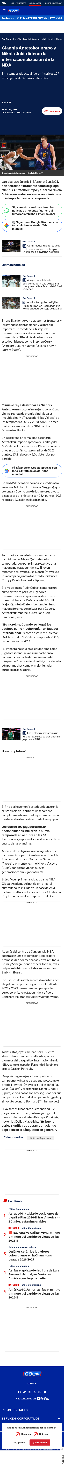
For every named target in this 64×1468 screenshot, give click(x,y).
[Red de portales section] (59, 1410)
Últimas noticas (18, 3)
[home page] (4, 3)
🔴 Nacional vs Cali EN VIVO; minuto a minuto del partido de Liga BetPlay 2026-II (34, 1236)
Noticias (43, 1434)
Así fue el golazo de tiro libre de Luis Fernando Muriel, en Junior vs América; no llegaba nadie (34, 1274)
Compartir (54, 111)
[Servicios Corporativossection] (59, 1418)
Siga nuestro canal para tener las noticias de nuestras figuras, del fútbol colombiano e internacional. (34, 210)
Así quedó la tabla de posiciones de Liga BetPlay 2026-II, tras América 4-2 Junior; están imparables (34, 1217)
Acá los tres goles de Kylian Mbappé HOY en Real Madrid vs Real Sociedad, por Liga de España (42, 305)
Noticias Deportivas (40, 1138)
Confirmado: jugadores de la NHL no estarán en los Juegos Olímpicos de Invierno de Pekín (41, 248)
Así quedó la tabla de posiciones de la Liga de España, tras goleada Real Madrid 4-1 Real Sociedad (42, 284)
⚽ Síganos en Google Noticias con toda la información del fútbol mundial (34, 471)
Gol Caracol (35, 3)
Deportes (26, 1434)
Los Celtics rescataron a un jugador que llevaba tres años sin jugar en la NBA (42, 736)
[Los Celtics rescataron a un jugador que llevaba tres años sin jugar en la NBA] (11, 734)
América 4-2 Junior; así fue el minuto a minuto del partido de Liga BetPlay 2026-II (34, 1293)
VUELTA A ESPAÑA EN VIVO (32, 18)
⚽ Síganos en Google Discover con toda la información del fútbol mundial (35, 225)
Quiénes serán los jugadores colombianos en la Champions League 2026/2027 (30, 1255)
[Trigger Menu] (5, 10)
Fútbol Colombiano (19, 1209)
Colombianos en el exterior (23, 1247)
